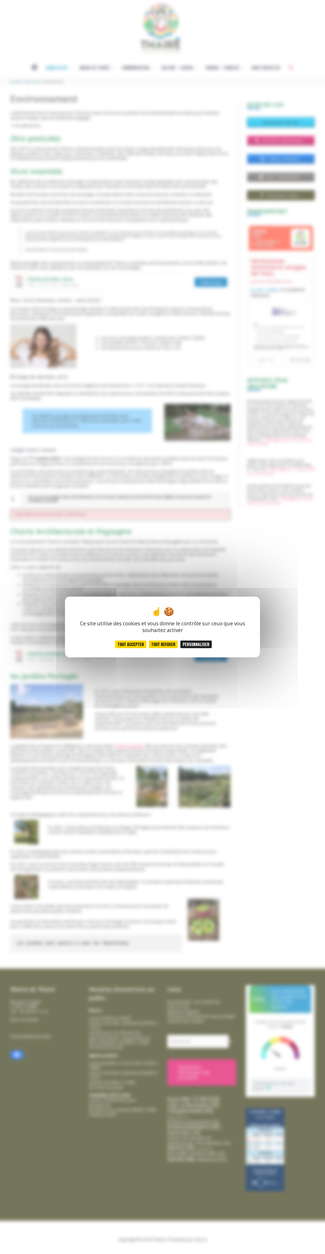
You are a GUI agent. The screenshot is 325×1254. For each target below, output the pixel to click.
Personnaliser (196, 644)
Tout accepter (131, 644)
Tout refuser (163, 644)
